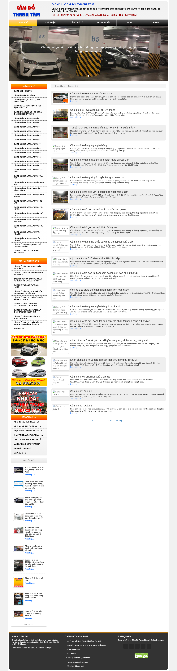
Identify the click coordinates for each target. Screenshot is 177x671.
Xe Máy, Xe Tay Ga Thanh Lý (27, 426)
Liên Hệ (155, 23)
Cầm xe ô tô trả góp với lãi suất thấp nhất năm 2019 (26, 305)
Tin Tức (129, 23)
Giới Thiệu (50, 23)
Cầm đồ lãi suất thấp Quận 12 (27, 166)
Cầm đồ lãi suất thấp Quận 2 (27, 123)
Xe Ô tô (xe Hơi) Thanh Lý (26, 422)
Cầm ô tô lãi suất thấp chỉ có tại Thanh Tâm (27, 107)
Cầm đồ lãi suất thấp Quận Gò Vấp (28, 202)
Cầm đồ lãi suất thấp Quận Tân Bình (28, 171)
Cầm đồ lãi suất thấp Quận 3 (27, 127)
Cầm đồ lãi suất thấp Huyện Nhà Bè (27, 233)
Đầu (102, 420)
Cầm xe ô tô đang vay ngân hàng (26, 286)
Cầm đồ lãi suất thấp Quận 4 (27, 131)
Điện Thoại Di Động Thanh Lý (28, 431)
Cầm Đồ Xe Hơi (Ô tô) (23, 91)
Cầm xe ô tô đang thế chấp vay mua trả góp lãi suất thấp (28, 323)
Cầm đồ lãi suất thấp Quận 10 (27, 157)
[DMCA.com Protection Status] (141, 655)
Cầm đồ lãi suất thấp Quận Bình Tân (29, 183)
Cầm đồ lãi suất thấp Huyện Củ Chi (28, 227)
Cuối (127, 420)
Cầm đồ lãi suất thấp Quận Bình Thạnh (29, 196)
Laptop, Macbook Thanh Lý (27, 440)
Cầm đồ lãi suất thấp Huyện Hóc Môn (27, 221)
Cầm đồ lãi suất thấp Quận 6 (27, 140)
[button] (21, 53)
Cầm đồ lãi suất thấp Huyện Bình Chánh (27, 189)
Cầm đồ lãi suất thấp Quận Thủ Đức (28, 214)
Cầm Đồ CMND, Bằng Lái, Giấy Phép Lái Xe (27, 101)
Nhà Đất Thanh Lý (22, 448)
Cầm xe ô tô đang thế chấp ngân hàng (26, 252)
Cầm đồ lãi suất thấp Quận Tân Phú (28, 177)
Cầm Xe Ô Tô (77, 23)
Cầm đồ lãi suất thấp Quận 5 (27, 135)
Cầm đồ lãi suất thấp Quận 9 (27, 153)
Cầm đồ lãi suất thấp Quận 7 (27, 144)
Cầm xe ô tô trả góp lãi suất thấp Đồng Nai (27, 317)
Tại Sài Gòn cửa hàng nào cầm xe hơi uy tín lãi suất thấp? (28, 280)
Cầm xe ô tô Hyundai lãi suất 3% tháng (27, 267)
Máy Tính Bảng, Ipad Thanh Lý (28, 435)
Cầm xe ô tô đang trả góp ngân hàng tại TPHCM (28, 299)
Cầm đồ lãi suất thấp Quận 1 (27, 118)
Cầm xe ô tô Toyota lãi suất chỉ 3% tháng (28, 274)
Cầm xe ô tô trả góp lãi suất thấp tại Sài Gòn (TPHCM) (27, 311)
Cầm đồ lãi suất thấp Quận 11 (27, 161)
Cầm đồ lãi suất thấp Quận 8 (27, 148)
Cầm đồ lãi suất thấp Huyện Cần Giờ (27, 239)
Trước (110, 420)
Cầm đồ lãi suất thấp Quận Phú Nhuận (28, 208)
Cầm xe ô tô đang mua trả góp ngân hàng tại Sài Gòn (28, 292)
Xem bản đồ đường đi (75, 666)
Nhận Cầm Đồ (103, 23)
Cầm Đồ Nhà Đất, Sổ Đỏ (24, 95)
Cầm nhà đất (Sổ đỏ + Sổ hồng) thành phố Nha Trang (28, 113)
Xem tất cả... (19, 329)
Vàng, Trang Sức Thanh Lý (27, 444)
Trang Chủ (23, 23)
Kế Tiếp (119, 420)
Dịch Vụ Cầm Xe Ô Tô (29, 261)
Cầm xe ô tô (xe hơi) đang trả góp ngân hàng (27, 246)
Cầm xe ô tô (20, 453)
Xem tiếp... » (30, 475)
